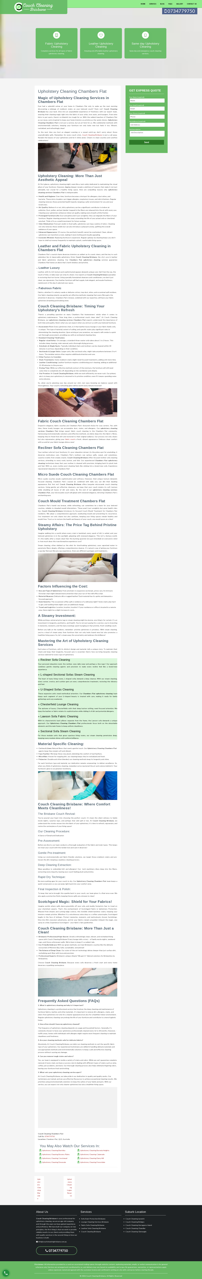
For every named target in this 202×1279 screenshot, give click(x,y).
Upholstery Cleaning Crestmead (54, 1158)
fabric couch (70, 439)
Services (152, 4)
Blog (162, 4)
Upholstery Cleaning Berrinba (53, 1150)
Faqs (170, 4)
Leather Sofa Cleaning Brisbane (93, 1228)
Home (143, 4)
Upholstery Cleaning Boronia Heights (94, 1150)
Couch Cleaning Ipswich (135, 1219)
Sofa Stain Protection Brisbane (93, 1219)
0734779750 (181, 11)
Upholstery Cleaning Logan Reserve (69, 1187)
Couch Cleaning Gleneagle (136, 1232)
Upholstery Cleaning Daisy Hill (92, 1158)
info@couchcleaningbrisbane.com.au (52, 1242)
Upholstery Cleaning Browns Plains (56, 1154)
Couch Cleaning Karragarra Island (139, 1225)
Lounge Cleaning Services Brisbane (95, 1222)
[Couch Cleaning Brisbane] (33, 7)
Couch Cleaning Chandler (136, 1228)
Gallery (179, 4)
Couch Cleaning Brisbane (92, 135)
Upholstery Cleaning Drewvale (54, 1162)
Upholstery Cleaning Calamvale (92, 1154)
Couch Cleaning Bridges (135, 1222)
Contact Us (192, 4)
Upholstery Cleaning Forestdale (92, 1162)
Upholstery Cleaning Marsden (39, 1188)
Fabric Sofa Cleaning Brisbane (92, 1225)
